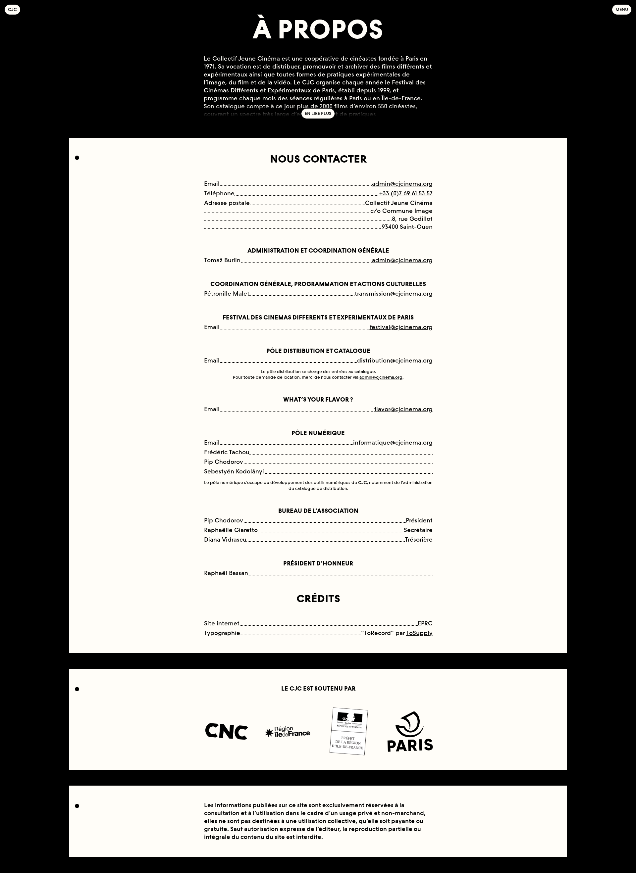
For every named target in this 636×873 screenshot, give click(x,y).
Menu (621, 9)
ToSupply (419, 633)
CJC (14, 9)
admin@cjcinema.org (402, 183)
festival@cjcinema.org (401, 327)
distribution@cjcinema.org (395, 360)
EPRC (425, 623)
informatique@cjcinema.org (393, 442)
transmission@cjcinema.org (394, 293)
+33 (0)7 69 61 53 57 (406, 193)
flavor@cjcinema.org (403, 409)
